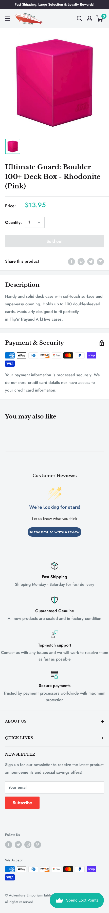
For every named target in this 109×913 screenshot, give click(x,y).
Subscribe (22, 803)
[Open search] (79, 18)
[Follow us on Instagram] (27, 844)
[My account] (89, 18)
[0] (100, 19)
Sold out (54, 241)
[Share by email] (100, 261)
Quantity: (13, 222)
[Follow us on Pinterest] (37, 844)
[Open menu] (7, 19)
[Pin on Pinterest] (81, 261)
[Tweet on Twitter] (90, 261)
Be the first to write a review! (54, 532)
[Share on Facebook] (71, 261)
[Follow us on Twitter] (18, 844)
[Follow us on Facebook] (8, 844)
